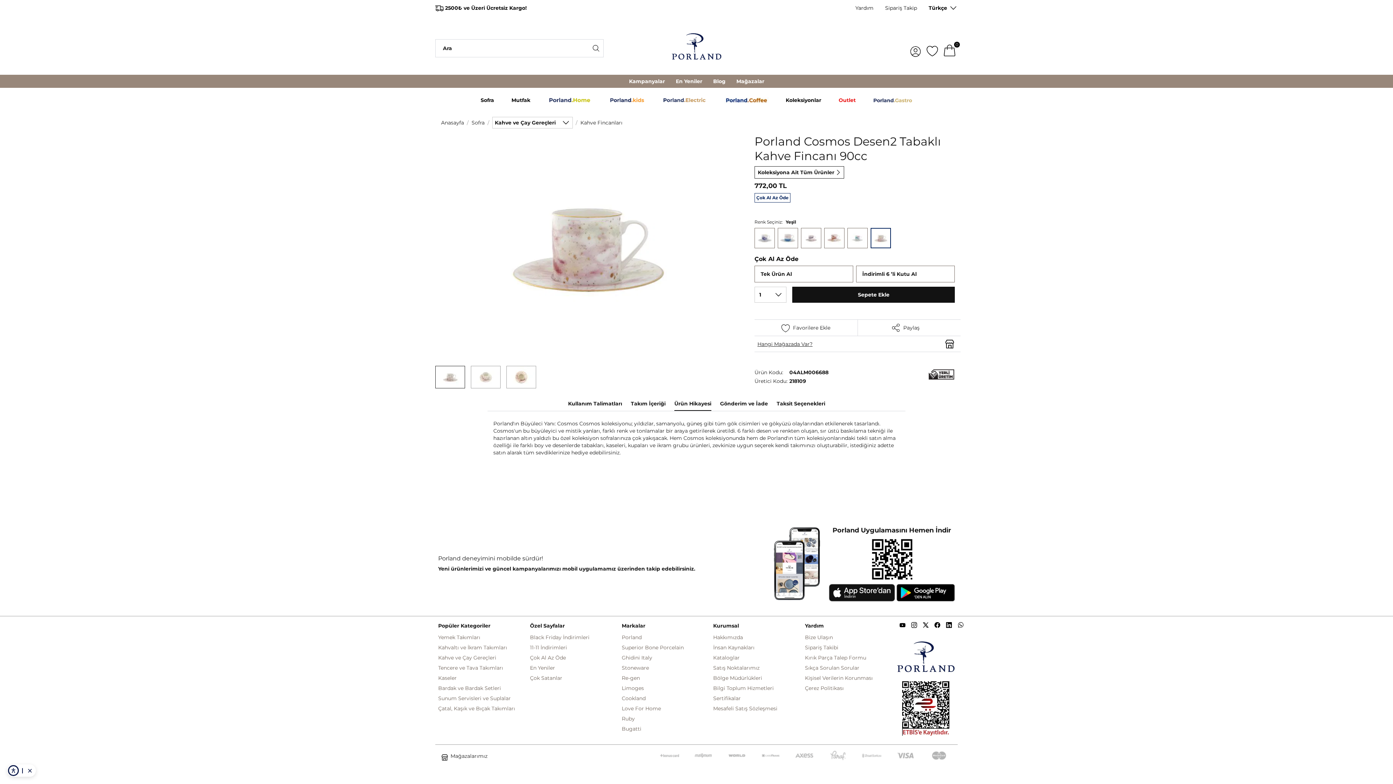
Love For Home (641, 708)
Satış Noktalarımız (736, 668)
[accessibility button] (13, 770)
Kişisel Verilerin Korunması (839, 678)
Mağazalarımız (469, 756)
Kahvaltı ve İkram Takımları (472, 647)
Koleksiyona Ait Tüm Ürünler (796, 172)
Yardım (864, 8)
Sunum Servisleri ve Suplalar (474, 698)
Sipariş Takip (901, 8)
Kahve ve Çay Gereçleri (467, 657)
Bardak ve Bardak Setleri (469, 688)
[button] (450, 377)
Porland (632, 637)
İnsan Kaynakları (734, 647)
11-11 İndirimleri (548, 647)
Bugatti (631, 729)
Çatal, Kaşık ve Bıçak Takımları (476, 708)
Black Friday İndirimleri (559, 637)
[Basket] (950, 48)
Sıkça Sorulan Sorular (832, 668)
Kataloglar (726, 657)
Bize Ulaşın (819, 637)
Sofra (478, 122)
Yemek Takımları (459, 637)
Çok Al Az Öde (548, 657)
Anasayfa (452, 122)
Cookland (634, 698)
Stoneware (635, 668)
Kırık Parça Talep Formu (835, 657)
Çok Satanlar (546, 678)
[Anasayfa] (696, 48)
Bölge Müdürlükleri (737, 678)
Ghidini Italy (637, 657)
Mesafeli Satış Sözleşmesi (745, 708)
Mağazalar (750, 81)
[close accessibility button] (29, 770)
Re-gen (631, 678)
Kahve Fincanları (601, 122)
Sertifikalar (727, 698)
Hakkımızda (728, 637)
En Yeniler (689, 81)
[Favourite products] (932, 48)
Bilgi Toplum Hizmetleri (743, 688)
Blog (719, 81)
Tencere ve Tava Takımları (470, 668)
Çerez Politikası (824, 688)
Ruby (628, 718)
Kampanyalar (647, 81)
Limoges (633, 688)
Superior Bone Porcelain (653, 647)
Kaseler (447, 678)
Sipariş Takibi (821, 647)
